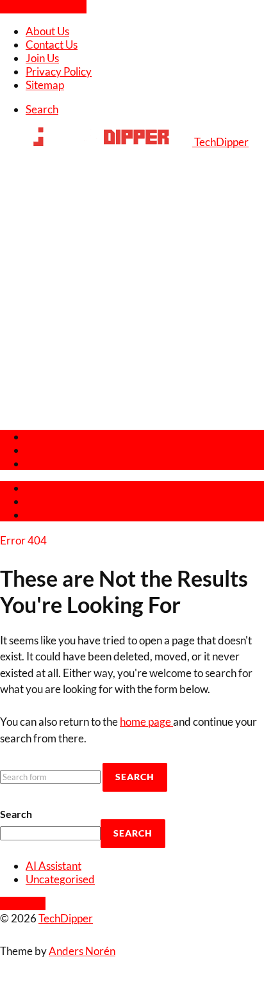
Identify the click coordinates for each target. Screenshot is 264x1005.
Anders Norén (82, 951)
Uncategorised (60, 879)
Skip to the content (43, 6)
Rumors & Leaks (63, 463)
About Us (47, 31)
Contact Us (52, 44)
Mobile (42, 450)
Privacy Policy (59, 71)
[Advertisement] (132, 287)
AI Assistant (53, 865)
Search (16, 814)
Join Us (42, 58)
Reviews (45, 436)
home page (146, 721)
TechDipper (65, 918)
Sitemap (45, 85)
